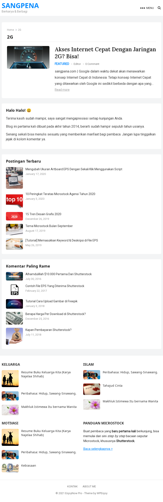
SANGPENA (20, 5)
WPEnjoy (102, 493)
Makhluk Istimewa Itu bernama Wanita (49, 407)
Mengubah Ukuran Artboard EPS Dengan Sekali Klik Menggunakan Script (73, 169)
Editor (77, 64)
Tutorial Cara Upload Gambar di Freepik (51, 301)
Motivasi (10, 423)
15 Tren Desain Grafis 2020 (43, 214)
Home (10, 29)
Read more (62, 89)
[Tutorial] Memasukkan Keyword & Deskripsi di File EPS (61, 240)
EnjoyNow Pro (73, 493)
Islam (88, 364)
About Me (89, 486)
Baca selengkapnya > (98, 449)
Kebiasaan (28, 465)
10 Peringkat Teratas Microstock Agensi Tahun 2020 (60, 194)
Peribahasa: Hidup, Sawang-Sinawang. (48, 393)
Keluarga (11, 364)
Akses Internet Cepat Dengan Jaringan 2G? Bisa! (105, 53)
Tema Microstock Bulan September (49, 226)
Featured (62, 64)
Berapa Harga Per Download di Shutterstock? (55, 314)
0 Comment (92, 64)
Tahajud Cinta (112, 385)
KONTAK (72, 486)
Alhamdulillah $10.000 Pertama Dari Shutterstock (58, 274)
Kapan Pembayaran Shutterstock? (48, 330)
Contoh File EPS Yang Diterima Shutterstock (54, 286)
